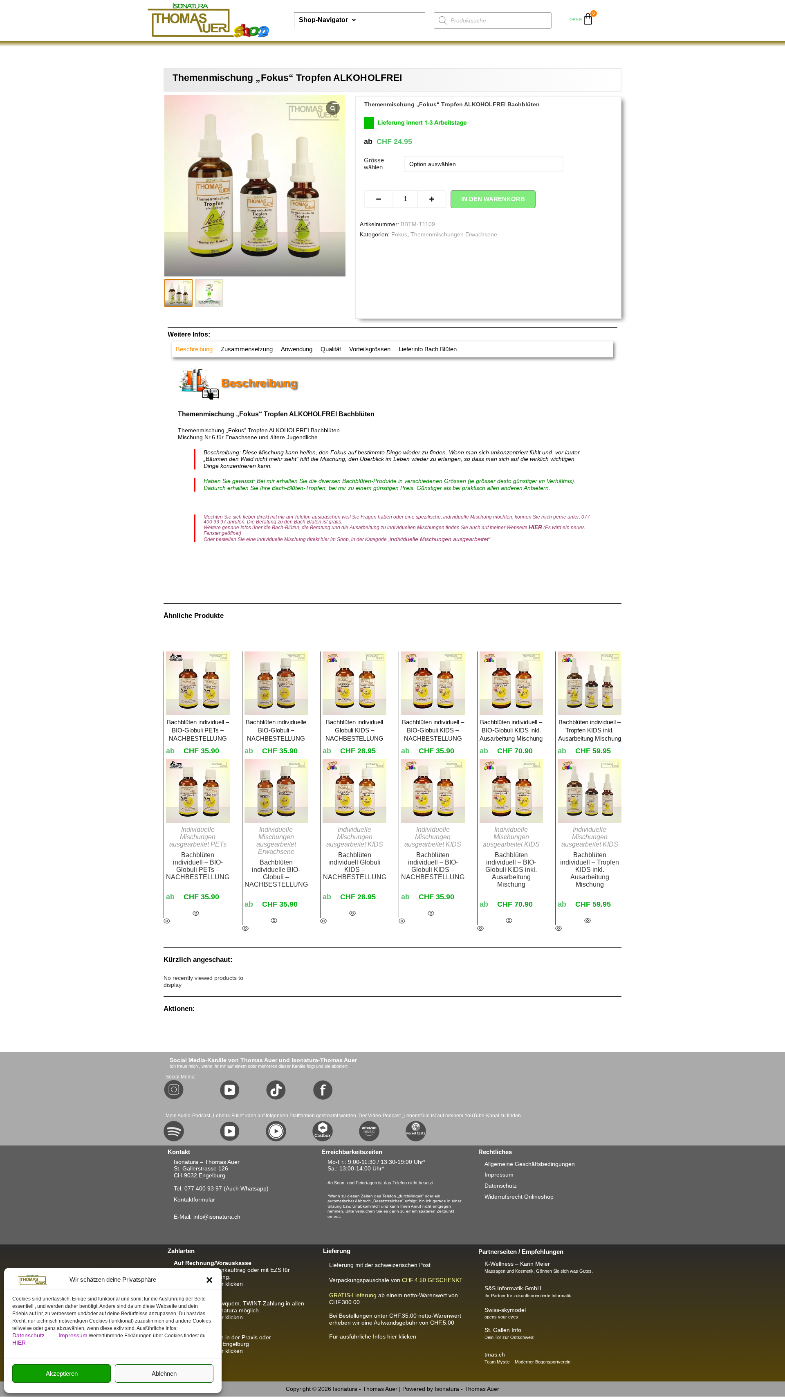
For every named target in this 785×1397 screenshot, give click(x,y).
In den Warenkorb (493, 198)
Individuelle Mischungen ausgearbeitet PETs (198, 837)
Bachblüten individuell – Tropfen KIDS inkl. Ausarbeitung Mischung (589, 869)
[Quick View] (196, 914)
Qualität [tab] (331, 349)
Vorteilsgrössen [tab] (369, 349)
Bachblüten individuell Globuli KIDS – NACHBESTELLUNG (354, 865)
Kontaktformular (194, 1199)
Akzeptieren (62, 1373)
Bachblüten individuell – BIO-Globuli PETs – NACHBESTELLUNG (197, 865)
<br (395, 1322)
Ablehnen (164, 1373)
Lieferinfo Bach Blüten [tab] (428, 349)
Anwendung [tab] (296, 349)
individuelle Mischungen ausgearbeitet (439, 539)
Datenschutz (29, 1335)
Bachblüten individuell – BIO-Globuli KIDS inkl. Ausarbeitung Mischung (511, 869)
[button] (209, 1280)
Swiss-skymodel (505, 1310)
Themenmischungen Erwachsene (453, 234)
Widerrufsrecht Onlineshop (519, 1196)
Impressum (72, 1335)
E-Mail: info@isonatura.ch (207, 1216)
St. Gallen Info (502, 1330)
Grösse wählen (374, 164)
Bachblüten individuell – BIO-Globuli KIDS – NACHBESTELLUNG (432, 865)
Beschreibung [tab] (194, 349)
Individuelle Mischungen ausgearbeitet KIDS (354, 837)
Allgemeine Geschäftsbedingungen (529, 1164)
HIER (19, 1342)
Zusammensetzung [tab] (247, 349)
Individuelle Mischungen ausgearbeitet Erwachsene (276, 840)
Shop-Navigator (323, 19)
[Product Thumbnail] (335, 103)
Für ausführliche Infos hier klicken (372, 1336)
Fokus (399, 234)
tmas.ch (494, 1354)
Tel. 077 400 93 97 (198, 1188)
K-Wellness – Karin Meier (517, 1263)
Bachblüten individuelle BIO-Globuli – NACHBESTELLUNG (276, 873)
